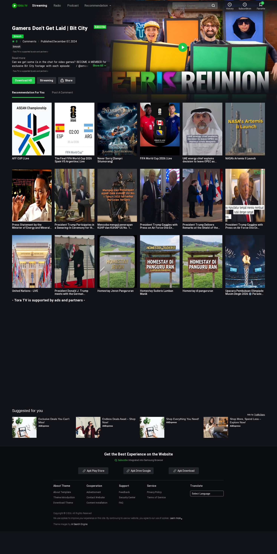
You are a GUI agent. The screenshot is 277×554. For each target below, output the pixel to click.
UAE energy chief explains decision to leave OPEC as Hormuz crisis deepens (199, 161)
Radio (57, 5)
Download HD (23, 80)
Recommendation (96, 5)
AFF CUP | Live (20, 158)
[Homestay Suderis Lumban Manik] (160, 261)
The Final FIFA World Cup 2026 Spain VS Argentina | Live (73, 160)
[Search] (213, 5)
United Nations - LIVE (25, 290)
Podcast (73, 5)
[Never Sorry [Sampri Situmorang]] (117, 129)
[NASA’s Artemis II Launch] (245, 129)
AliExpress (43, 426)
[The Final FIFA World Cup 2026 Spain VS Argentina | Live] (74, 129)
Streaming (39, 5)
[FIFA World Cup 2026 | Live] (160, 129)
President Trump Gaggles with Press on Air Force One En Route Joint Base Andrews (159, 227)
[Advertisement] (138, 329)
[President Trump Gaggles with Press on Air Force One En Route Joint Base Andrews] (160, 195)
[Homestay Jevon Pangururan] (117, 261)
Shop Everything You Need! (182, 418)
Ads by (256, 414)
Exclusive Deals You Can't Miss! (54, 420)
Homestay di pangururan (198, 290)
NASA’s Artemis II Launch (240, 158)
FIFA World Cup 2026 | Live (156, 158)
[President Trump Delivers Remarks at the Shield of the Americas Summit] (202, 195)
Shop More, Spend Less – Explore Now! (246, 420)
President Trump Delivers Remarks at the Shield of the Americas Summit (200, 227)
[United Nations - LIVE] (32, 261)
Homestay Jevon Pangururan (115, 290)
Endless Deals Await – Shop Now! (119, 420)
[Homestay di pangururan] (202, 261)
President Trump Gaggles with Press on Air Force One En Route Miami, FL (244, 227)
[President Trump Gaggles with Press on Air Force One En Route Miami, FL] (245, 195)
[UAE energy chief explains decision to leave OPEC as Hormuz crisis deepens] (202, 129)
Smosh (16, 46)
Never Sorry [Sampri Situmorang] (109, 160)
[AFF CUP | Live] (32, 129)
